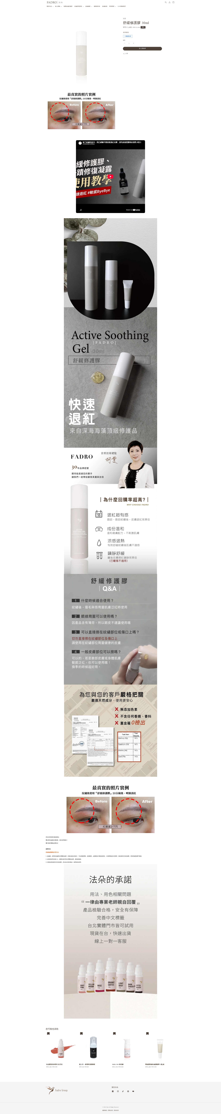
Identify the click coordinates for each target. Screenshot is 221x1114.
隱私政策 (110, 1110)
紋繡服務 (87, 6)
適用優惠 (126, 32)
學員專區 (111, 6)
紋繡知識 (104, 6)
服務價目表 (97, 6)
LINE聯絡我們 (122, 6)
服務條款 (104, 1110)
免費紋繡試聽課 (68, 6)
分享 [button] (126, 54)
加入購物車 (142, 48)
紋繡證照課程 (78, 6)
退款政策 (116, 1110)
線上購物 (57, 6)
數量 (124, 40)
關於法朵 (49, 6)
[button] (166, 2)
